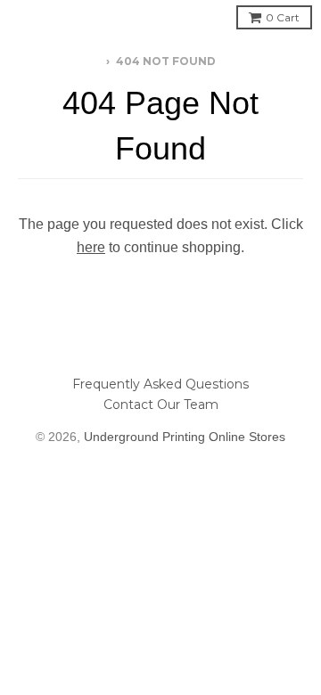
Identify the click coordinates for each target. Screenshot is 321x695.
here (91, 247)
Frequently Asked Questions (160, 384)
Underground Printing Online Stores (184, 436)
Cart (283, 17)
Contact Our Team (160, 405)
